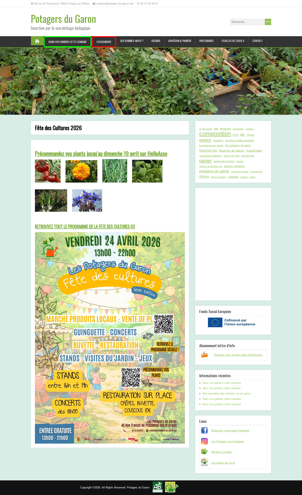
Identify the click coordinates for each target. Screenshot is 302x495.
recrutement (256, 171)
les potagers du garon (238, 145)
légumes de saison (231, 150)
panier (205, 160)
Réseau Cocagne (221, 451)
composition (215, 133)
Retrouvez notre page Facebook (230, 430)
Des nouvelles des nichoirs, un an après (226, 393)
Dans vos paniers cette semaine (67, 41)
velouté (244, 177)
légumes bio (208, 150)
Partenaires (206, 40)
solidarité (233, 176)
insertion (218, 140)
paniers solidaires (234, 166)
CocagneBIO (104, 41)
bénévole (225, 128)
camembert (238, 129)
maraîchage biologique (210, 156)
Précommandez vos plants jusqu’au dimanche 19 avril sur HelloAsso (101, 153)
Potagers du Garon (63, 18)
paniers (240, 161)
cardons (250, 129)
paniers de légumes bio (210, 166)
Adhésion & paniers (179, 40)
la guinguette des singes (211, 145)
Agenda (155, 40)
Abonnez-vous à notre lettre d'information (238, 354)
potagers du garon (214, 171)
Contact (257, 40)
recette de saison (239, 171)
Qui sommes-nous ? (131, 40)
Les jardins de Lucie (223, 462)
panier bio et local (223, 161)
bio (216, 128)
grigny (205, 140)
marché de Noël (231, 156)
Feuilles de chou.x (233, 40)
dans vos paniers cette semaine (222, 388)
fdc (242, 135)
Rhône (204, 176)
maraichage (254, 150)
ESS (235, 134)
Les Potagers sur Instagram (227, 441)
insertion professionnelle (239, 140)
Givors (251, 134)
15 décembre (205, 129)
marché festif (247, 156)
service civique (218, 177)
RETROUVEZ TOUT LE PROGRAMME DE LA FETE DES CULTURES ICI (85, 226)
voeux (252, 177)
